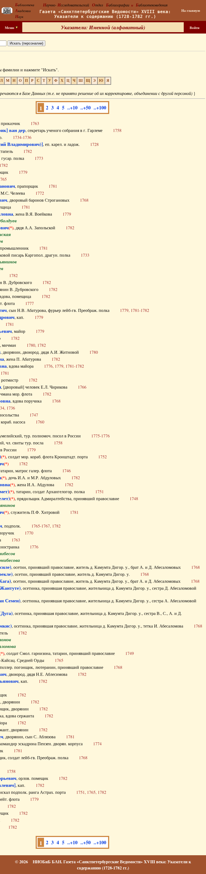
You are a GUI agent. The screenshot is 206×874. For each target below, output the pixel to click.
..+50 (85, 107)
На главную (190, 10)
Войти (194, 27)
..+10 (72, 107)
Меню (10, 27)
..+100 (100, 107)
